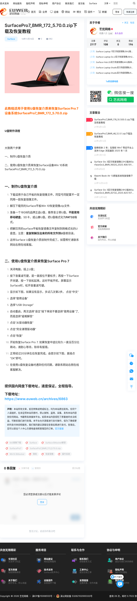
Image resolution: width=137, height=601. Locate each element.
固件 (90, 11)
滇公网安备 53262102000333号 (76, 596)
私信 (132, 22)
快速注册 (130, 12)
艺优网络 (23, 596)
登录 (117, 12)
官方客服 (59, 428)
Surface (11, 39)
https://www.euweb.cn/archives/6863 (36, 399)
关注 (126, 22)
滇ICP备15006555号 (42, 596)
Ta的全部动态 (112, 81)
